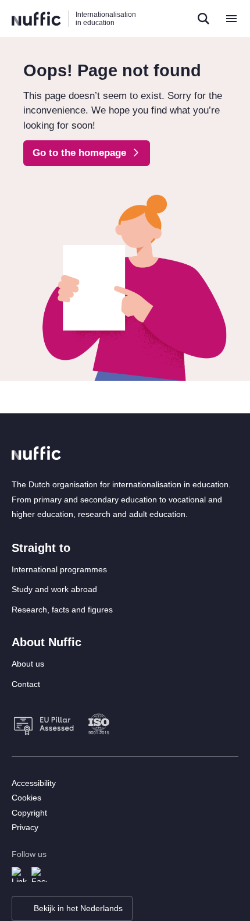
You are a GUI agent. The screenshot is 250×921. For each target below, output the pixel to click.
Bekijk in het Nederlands (78, 908)
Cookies (26, 797)
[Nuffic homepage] (36, 19)
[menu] (231, 19)
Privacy (25, 827)
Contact (26, 684)
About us (28, 663)
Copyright (29, 812)
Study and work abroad (54, 589)
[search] (203, 19)
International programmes (59, 569)
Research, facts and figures (62, 609)
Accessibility (34, 783)
